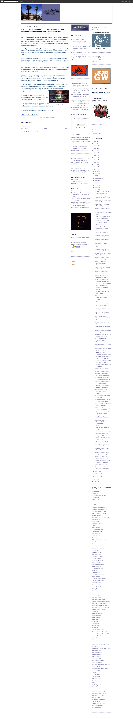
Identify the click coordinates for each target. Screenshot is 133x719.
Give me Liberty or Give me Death (101, 632)
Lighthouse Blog (96, 521)
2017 (95, 150)
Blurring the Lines (96, 491)
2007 (95, 481)
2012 (95, 162)
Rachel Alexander (96, 129)
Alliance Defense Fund (98, 707)
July (96, 183)
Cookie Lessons (96, 499)
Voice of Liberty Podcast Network (100, 668)
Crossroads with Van (97, 568)
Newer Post (24, 128)
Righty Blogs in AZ (96, 685)
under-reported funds (52, 58)
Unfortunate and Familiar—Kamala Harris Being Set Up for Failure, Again (80, 194)
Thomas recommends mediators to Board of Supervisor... (101, 340)
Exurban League (96, 558)
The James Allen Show (98, 564)
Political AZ (95, 550)
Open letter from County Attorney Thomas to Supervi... (101, 391)
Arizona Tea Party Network (99, 599)
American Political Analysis (99, 578)
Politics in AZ (95, 611)
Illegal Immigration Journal (99, 693)
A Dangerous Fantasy (77, 60)
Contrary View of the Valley (99, 703)
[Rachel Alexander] (92, 131)
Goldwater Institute (97, 679)
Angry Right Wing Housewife (99, 605)
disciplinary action (25, 62)
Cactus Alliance (96, 538)
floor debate (45, 77)
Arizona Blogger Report (98, 629)
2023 (95, 141)
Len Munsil (95, 621)
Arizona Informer (96, 519)
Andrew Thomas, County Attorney (100, 644)
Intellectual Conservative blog (99, 509)
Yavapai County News (97, 529)
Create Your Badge (96, 133)
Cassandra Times (96, 533)
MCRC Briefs (74, 179)
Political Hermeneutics (98, 638)
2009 (95, 169)
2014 (95, 157)
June (96, 185)
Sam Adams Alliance (97, 705)
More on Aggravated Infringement (80, 207)
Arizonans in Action (97, 554)
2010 (95, 167)
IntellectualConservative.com (79, 244)
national (57, 67)
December (98, 171)
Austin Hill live (95, 623)
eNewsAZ (94, 525)
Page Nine (94, 681)
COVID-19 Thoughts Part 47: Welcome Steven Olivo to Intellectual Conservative (78, 41)
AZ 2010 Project (96, 595)
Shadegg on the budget (101, 464)
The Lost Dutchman (97, 544)
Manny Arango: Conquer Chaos (79, 150)
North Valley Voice (96, 650)
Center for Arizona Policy (98, 691)
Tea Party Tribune (96, 566)
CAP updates (98, 224)
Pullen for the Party (97, 662)
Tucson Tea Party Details (101, 368)
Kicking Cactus (96, 589)
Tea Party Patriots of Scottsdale (100, 603)
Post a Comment (25, 126)
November (98, 173)
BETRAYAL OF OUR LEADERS (79, 166)
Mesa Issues (95, 627)
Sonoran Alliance (96, 515)
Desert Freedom (96, 576)
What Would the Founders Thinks (100, 607)
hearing (33, 77)
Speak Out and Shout (97, 613)
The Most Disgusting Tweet (99, 495)
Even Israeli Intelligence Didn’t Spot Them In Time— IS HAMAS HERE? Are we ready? (80, 204)
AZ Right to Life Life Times (102, 371)
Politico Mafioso (96, 625)
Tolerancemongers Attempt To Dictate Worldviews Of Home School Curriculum (79, 85)
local (63, 67)
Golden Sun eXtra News (98, 609)
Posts (75, 262)
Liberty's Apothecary (97, 542)
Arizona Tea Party (96, 597)
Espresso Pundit (96, 536)
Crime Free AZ (95, 689)
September (98, 178)
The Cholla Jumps (96, 582)
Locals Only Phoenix (97, 560)
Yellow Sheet (95, 687)
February (97, 474)
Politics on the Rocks (97, 556)
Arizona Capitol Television (99, 587)
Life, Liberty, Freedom (97, 552)
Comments (77, 265)
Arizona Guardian (96, 656)
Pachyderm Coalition (97, 658)
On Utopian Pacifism (76, 191)
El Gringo (94, 683)
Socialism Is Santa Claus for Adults (80, 137)
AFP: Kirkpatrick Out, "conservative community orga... (102, 427)
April (96, 190)
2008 (95, 479)
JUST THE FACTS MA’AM (78, 168)
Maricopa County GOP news (99, 511)
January (97, 476)
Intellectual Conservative (98, 507)
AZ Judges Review (97, 642)
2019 (95, 146)
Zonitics (94, 672)
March (97, 471)
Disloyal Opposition (97, 652)
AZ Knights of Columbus (98, 699)
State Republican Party (98, 660)
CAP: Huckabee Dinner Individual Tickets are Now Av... (102, 245)
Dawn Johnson (40, 105)
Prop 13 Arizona (96, 701)
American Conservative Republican (101, 634)
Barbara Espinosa (96, 615)
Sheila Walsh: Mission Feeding (79, 139)
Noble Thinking (96, 619)
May (96, 187)
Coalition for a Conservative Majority (101, 648)
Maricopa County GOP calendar (79, 183)
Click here (94, 61)
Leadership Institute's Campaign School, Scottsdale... (100, 263)
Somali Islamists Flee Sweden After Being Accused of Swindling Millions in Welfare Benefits (80, 146)
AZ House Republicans (98, 636)
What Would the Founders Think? (100, 517)
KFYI (93, 709)
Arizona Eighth (96, 670)
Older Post (66, 128)
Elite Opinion (95, 497)
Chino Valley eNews (97, 531)
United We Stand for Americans (100, 540)
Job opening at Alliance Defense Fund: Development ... (101, 421)
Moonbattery (95, 591)
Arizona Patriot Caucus (98, 580)
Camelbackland (96, 572)
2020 (95, 143)
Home (45, 128)
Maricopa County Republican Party (101, 664)
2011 (95, 164)
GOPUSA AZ (95, 646)
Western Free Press (97, 585)
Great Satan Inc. (96, 562)
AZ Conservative (96, 674)
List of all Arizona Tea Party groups (101, 601)
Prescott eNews (96, 527)
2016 (95, 153)
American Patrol (96, 697)
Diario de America (96, 654)
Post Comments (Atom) (34, 132)
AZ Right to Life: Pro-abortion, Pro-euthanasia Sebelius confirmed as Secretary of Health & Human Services (42, 30)
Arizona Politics (96, 666)
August (97, 180)
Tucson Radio (95, 493)
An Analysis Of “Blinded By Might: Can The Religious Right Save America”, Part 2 (80, 90)
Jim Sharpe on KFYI (97, 546)
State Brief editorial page (98, 574)
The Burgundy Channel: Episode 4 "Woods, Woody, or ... (102, 318)
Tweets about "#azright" (98, 124)
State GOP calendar (76, 181)
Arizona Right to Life (97, 676)
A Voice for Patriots (97, 523)
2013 (95, 160)
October (97, 176)
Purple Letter (95, 570)
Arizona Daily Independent (99, 513)
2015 (95, 155)
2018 (95, 148)
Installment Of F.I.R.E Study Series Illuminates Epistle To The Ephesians (80, 96)
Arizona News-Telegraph (98, 548)
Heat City (94, 640)
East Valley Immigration (98, 695)
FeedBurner (84, 128)
